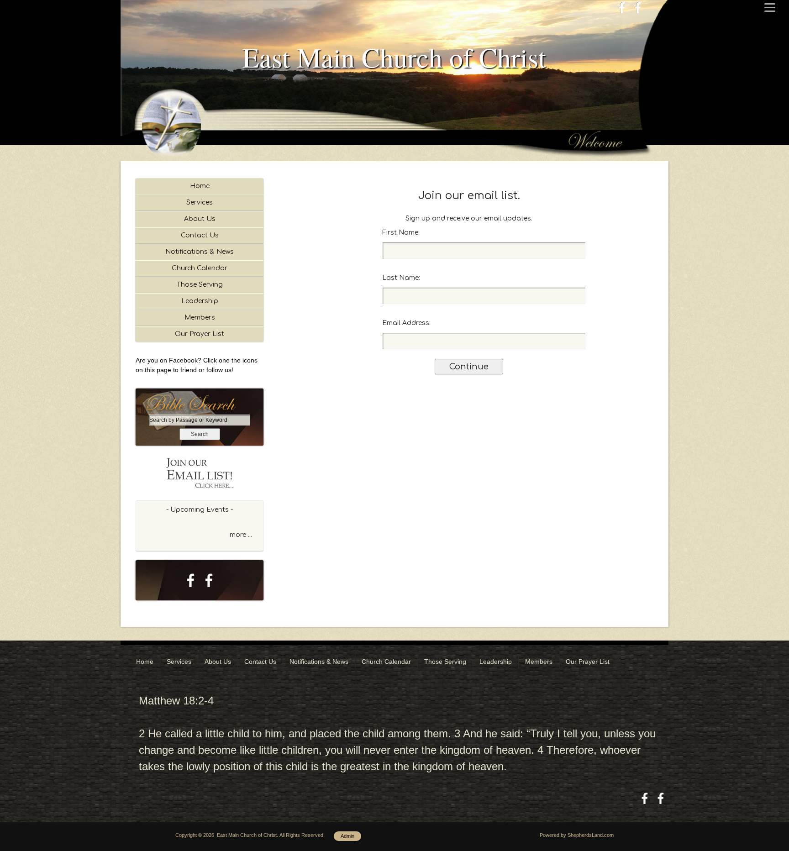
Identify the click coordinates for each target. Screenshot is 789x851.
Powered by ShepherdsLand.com (577, 835)
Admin (347, 836)
